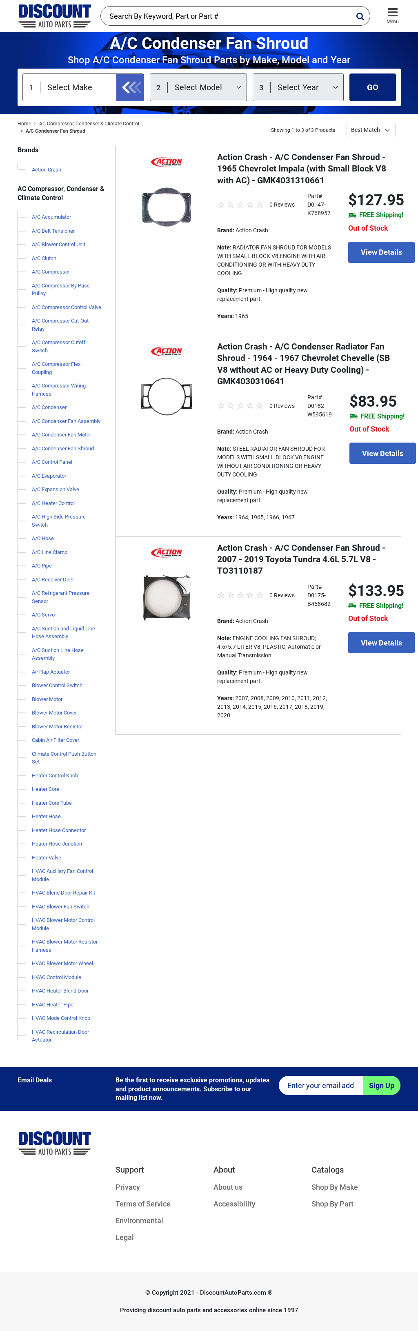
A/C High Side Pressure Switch (59, 521)
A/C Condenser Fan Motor (61, 435)
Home (24, 124)
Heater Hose (46, 816)
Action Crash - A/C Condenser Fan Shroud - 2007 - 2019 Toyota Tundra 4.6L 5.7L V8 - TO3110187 (301, 559)
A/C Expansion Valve (55, 489)
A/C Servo (43, 615)
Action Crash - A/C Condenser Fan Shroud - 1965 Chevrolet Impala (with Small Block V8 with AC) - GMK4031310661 (301, 168)
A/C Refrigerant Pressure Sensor (60, 597)
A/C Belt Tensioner (53, 231)
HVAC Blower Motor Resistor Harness (65, 946)
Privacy (128, 1187)
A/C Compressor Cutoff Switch (59, 346)
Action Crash (46, 170)
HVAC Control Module (56, 977)
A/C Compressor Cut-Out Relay (60, 325)
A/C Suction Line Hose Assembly (58, 654)
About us (227, 1187)
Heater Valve (46, 858)
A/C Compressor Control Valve (66, 307)
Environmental (139, 1220)
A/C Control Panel (52, 462)
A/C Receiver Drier (53, 579)
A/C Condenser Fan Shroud (55, 131)
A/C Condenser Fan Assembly (66, 421)
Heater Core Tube (52, 803)
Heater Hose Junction (57, 844)
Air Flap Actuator (51, 672)
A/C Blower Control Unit (58, 244)
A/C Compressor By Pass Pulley (61, 290)
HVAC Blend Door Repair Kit (63, 893)
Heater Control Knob (55, 775)
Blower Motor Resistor (57, 726)
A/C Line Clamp (49, 552)
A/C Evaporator (49, 476)
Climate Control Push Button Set (64, 758)
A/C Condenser (49, 407)
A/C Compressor (51, 272)
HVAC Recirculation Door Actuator (60, 1036)
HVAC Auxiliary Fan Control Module (62, 875)
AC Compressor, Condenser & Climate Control (89, 124)
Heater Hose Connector (59, 830)
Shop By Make (334, 1187)
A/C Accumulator (51, 217)
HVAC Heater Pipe (52, 1005)
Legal (125, 1237)
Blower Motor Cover (54, 713)
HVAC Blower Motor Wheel (62, 963)
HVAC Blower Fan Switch (60, 907)
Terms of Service (143, 1204)
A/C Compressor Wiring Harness (59, 390)
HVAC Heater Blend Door (60, 991)
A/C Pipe (42, 566)
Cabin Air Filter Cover (55, 740)
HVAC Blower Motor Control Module (63, 924)
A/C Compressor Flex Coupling (56, 368)
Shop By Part (332, 1204)
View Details (381, 252)
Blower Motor (47, 699)
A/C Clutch (44, 258)
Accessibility (234, 1204)
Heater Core (45, 789)
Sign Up (381, 1085)
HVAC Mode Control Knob (61, 1018)
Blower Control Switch (57, 685)
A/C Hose (43, 538)
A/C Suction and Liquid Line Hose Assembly (63, 632)
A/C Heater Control (53, 503)
